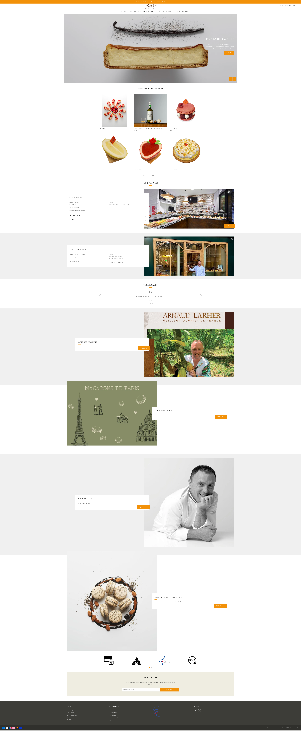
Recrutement (183, 11)
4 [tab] (152, 80)
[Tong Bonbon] (114, 110)
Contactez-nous (113, 712)
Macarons (137, 11)
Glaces (153, 11)
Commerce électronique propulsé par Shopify (276, 727)
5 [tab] (153, 80)
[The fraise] (150, 151)
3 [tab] (150, 80)
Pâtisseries (116, 11)
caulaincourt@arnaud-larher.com (77, 210)
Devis (176, 11)
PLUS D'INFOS (143, 507)
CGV (110, 720)
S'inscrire (169, 689)
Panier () (292, 5)
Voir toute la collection (150, 175)
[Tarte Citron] (186, 151)
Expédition (168, 11)
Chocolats (127, 11)
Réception (160, 11)
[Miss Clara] (186, 110)
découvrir (228, 53)
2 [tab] (150, 303)
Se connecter (284, 5)
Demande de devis (113, 718)
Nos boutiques (112, 715)
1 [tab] (147, 80)
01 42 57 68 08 (70, 712)
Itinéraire (229, 225)
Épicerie (145, 11)
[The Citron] (114, 151)
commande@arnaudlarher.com (74, 710)
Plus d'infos (220, 606)
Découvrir (144, 348)
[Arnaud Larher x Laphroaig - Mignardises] (150, 110)
